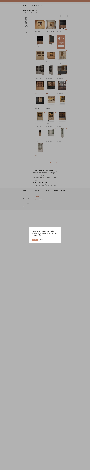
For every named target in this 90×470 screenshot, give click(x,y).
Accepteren (34, 239)
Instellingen (41, 239)
